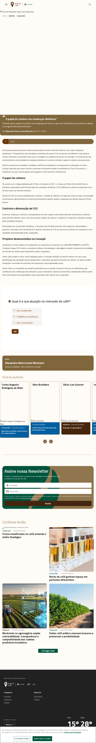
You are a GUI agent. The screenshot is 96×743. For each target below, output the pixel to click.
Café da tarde (38, 696)
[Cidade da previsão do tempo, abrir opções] (13, 724)
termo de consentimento (29, 498)
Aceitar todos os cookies (42, 738)
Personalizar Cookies (22, 738)
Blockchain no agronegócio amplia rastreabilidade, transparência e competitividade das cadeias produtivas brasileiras (21, 637)
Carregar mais (48, 650)
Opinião (12, 16)
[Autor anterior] (45, 441)
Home (4, 16)
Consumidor (7, 699)
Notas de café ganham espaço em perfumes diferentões (68, 578)
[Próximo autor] (51, 441)
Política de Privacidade (72, 732)
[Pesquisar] (89, 4)
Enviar (48, 503)
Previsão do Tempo (10, 720)
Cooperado (7, 696)
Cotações (37, 699)
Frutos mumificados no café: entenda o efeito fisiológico (24, 535)
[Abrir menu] (6, 4)
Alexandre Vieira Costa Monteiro (24, 363)
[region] (48, 735)
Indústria (6, 702)
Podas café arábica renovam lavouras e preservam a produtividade (71, 634)
